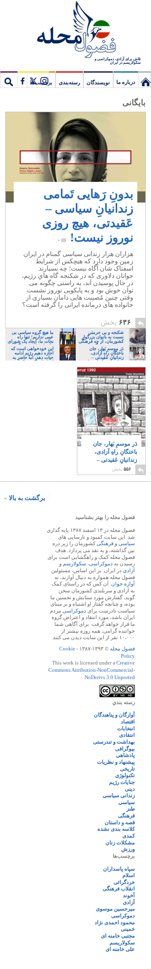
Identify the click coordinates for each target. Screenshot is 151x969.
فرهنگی (105, 543)
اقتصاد (128, 722)
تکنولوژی (125, 775)
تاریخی (127, 769)
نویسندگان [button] (98, 82)
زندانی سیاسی (119, 795)
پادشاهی (125, 755)
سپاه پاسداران (119, 869)
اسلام (128, 875)
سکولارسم (74, 564)
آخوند (129, 895)
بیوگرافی (125, 749)
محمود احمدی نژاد (115, 922)
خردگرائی (124, 882)
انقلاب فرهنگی (119, 889)
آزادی (129, 570)
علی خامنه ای (120, 949)
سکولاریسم (122, 943)
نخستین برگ (145, 79)
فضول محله (75, 30)
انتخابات (126, 728)
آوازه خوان (123, 584)
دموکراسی (101, 564)
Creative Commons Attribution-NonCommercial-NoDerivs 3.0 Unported (91, 670)
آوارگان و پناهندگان (114, 715)
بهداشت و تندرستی (114, 742)
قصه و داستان (120, 822)
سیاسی (126, 543)
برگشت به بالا (27, 497)
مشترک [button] (33, 79)
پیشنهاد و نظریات (116, 762)
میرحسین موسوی (115, 909)
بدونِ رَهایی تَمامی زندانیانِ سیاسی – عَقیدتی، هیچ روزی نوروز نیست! (87, 215)
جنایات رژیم (122, 782)
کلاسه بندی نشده (116, 829)
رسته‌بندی (69, 82)
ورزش (128, 849)
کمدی (128, 836)
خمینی (128, 929)
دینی (130, 789)
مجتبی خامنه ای (118, 936)
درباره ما (125, 82)
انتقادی (127, 735)
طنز (130, 809)
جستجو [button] (8, 79)
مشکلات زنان (120, 843)
